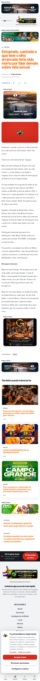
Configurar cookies (20, 669)
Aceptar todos (20, 657)
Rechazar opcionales (20, 663)
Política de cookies (24, 652)
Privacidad (12, 652)
